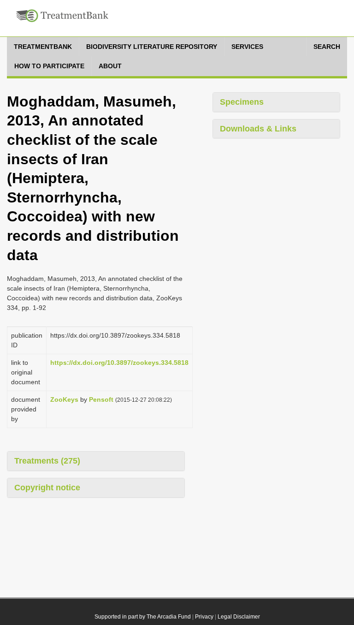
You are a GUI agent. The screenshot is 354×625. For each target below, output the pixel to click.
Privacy (204, 616)
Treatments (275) (47, 460)
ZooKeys (64, 399)
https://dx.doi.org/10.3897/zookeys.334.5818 (119, 362)
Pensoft (101, 399)
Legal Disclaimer (239, 616)
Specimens (242, 102)
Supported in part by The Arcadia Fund (142, 616)
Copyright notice (47, 487)
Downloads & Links (258, 128)
